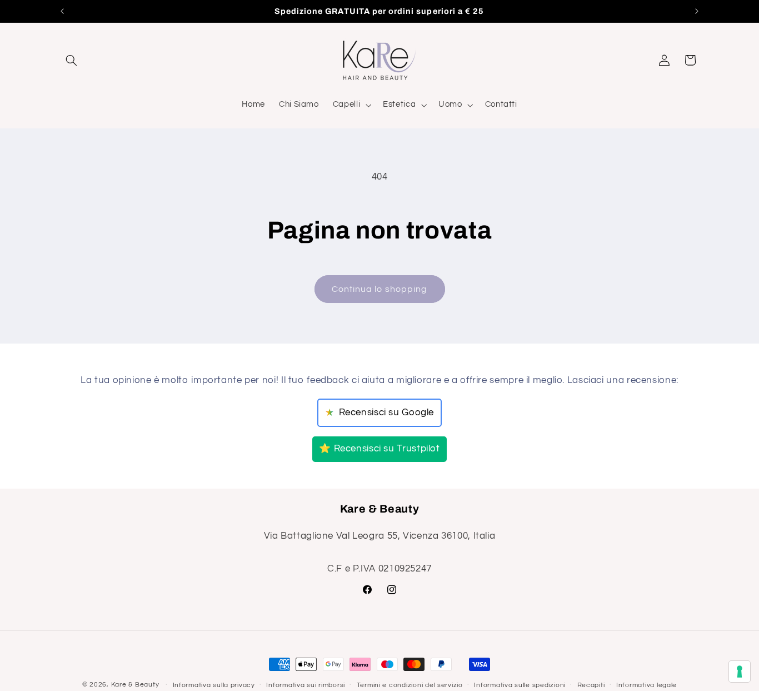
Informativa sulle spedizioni (520, 685)
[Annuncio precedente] (62, 11)
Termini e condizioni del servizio (410, 685)
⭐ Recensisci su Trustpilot (379, 449)
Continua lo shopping (379, 289)
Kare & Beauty (135, 685)
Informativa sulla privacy (214, 685)
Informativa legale (646, 685)
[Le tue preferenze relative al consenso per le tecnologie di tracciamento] (739, 671)
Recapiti (591, 685)
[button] (71, 60)
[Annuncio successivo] (697, 11)
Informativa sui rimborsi (305, 685)
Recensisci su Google (379, 412)
